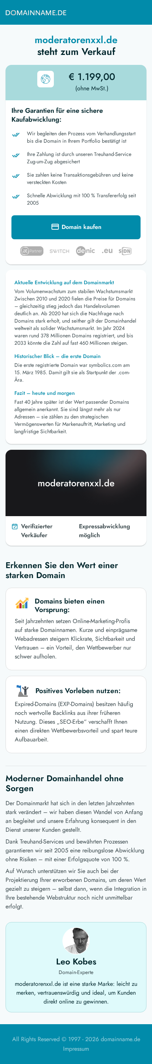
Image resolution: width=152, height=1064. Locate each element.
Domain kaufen (81, 227)
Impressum (76, 1048)
